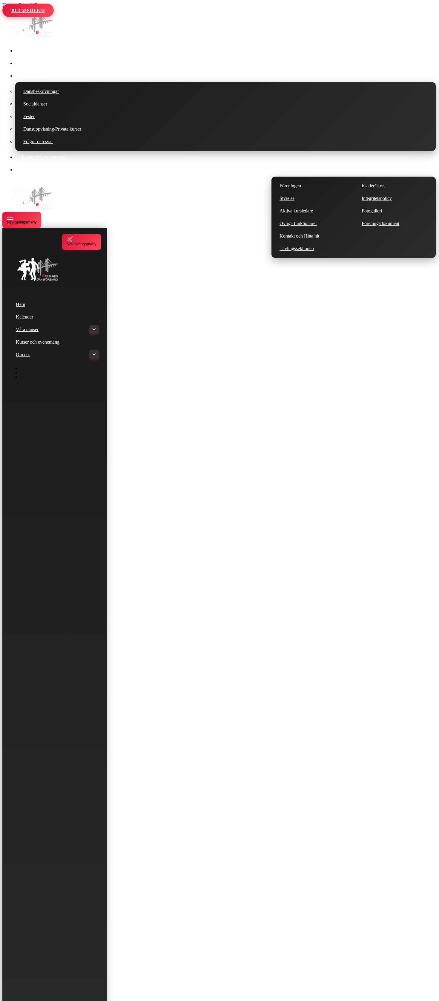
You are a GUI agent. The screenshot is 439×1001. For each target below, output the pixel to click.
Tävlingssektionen (297, 248)
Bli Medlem (28, 10)
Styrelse (287, 198)
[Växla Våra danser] (94, 329)
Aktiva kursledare (296, 210)
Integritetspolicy (377, 198)
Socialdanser (35, 103)
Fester (29, 116)
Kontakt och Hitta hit (299, 235)
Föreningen (290, 185)
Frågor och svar (38, 141)
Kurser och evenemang (43, 157)
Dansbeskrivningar (41, 91)
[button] (53, 76)
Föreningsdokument (380, 223)
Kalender (30, 63)
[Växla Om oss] (94, 354)
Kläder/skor (373, 185)
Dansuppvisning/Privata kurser (52, 128)
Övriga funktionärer (298, 223)
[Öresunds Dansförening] (32, 36)
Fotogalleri (372, 210)
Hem (26, 50)
